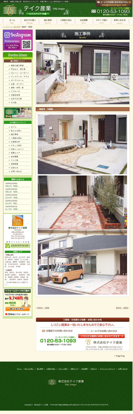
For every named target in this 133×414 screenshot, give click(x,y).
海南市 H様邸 (122, 308)
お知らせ (14, 168)
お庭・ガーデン (17, 84)
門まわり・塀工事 (18, 69)
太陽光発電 (15, 95)
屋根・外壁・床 (17, 88)
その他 (13, 102)
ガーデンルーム (17, 80)
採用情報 (14, 164)
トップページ (7, 27)
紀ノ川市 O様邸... (12, 209)
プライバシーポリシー (107, 369)
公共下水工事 (16, 99)
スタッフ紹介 (16, 145)
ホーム (13, 127)
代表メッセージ (17, 149)
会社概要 (14, 157)
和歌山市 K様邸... (12, 192)
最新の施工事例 (17, 65)
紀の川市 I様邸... (11, 203)
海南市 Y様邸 (43, 308)
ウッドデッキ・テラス (20, 76)
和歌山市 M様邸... (12, 186)
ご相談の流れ (16, 138)
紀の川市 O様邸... (12, 198)
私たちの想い (16, 131)
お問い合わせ (16, 171)
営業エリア (15, 153)
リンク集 (14, 160)
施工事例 (17, 27)
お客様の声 (15, 142)
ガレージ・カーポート (20, 73)
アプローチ (15, 91)
